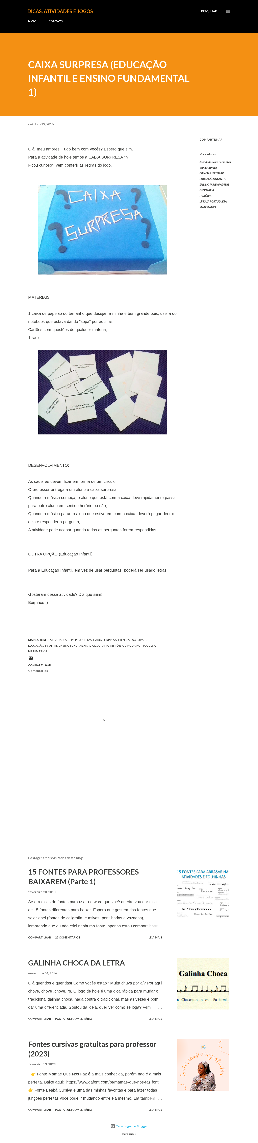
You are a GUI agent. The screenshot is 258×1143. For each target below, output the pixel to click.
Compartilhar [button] (211, 139)
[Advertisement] (96, 805)
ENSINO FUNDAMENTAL (214, 184)
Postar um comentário (73, 1018)
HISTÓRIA (205, 195)
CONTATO (56, 21)
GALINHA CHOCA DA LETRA (76, 962)
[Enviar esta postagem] (30, 659)
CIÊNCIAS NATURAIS (212, 173)
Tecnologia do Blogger (131, 1126)
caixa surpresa (208, 167)
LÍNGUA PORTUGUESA (213, 201)
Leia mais (155, 937)
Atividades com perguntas (215, 162)
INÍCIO (31, 21)
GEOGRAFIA (207, 190)
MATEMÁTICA (208, 207)
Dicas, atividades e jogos (60, 11)
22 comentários (67, 937)
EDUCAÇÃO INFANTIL (213, 179)
